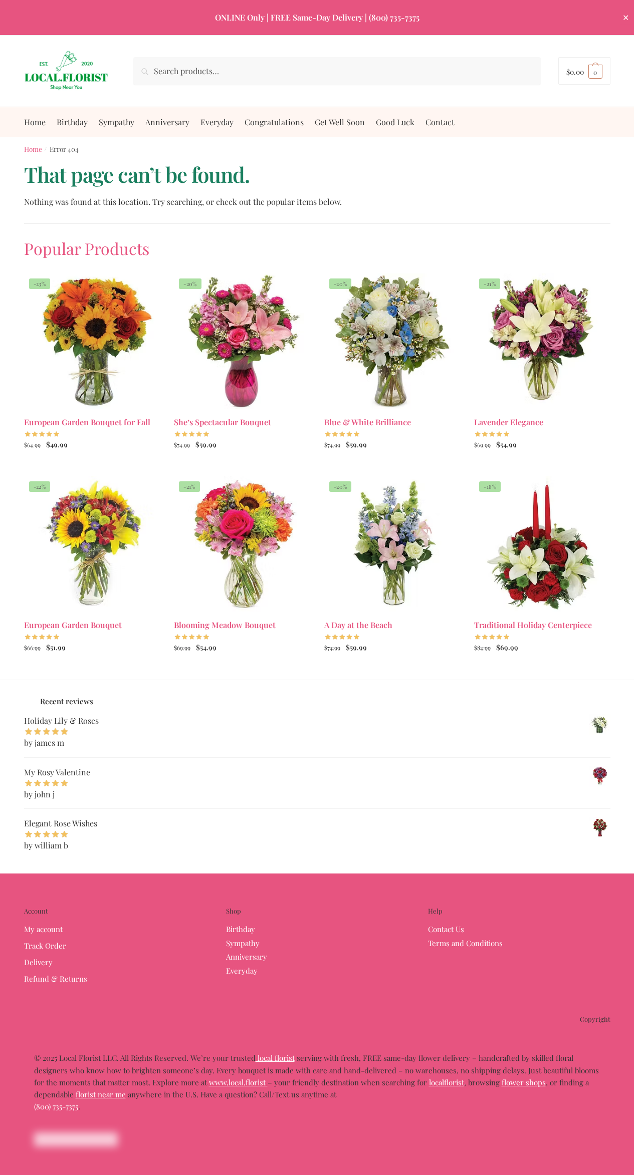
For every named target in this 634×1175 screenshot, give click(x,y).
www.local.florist (238, 1082)
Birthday (240, 929)
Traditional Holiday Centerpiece (533, 625)
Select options (91, 466)
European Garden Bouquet (73, 625)
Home (33, 148)
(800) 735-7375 (56, 1106)
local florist (275, 1058)
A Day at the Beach (358, 625)
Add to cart (542, 669)
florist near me (101, 1094)
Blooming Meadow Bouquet (225, 625)
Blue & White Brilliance (367, 422)
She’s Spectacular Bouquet (222, 422)
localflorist (446, 1082)
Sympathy (243, 943)
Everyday (242, 971)
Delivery (38, 962)
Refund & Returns (55, 979)
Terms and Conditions (465, 943)
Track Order (45, 946)
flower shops (524, 1082)
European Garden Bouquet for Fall (87, 422)
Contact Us (446, 929)
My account (43, 929)
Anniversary (246, 957)
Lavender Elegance (508, 422)
